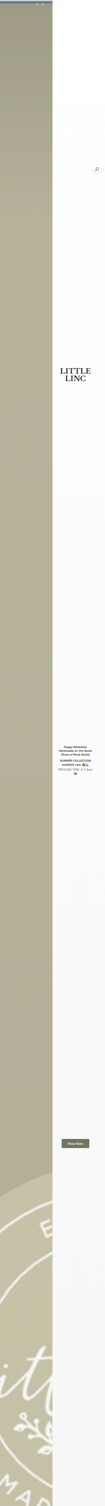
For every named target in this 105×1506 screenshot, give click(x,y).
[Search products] (97, 169)
